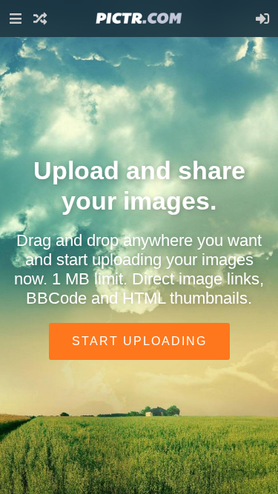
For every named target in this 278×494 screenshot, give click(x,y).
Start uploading (139, 341)
